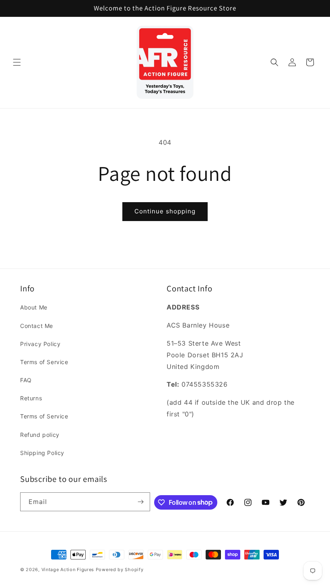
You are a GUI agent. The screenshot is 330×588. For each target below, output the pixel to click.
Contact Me (36, 325)
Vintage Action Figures (67, 569)
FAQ (26, 380)
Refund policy (40, 434)
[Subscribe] (141, 501)
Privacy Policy (40, 343)
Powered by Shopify (120, 569)
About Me (33, 307)
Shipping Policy (42, 452)
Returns (31, 398)
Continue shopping (165, 211)
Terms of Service (44, 362)
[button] (17, 62)
